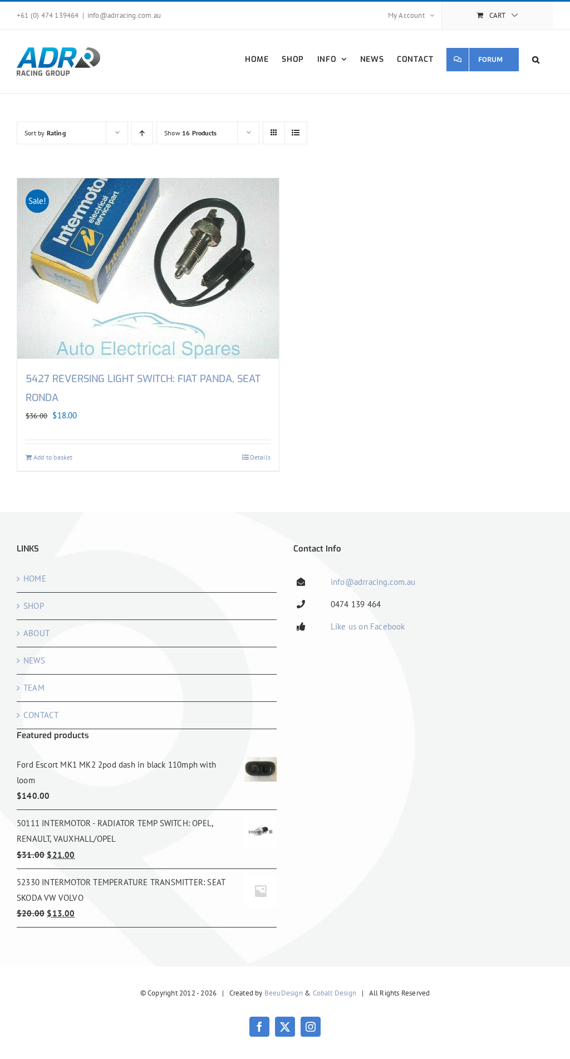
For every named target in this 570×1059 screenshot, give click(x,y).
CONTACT (40, 715)
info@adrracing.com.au (124, 15)
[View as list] (296, 133)
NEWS (34, 660)
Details (260, 457)
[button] (536, 59)
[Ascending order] (142, 132)
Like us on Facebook (368, 626)
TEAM (34, 687)
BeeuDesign (283, 993)
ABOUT (36, 633)
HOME (34, 578)
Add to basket (53, 457)
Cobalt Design (335, 993)
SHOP (33, 606)
